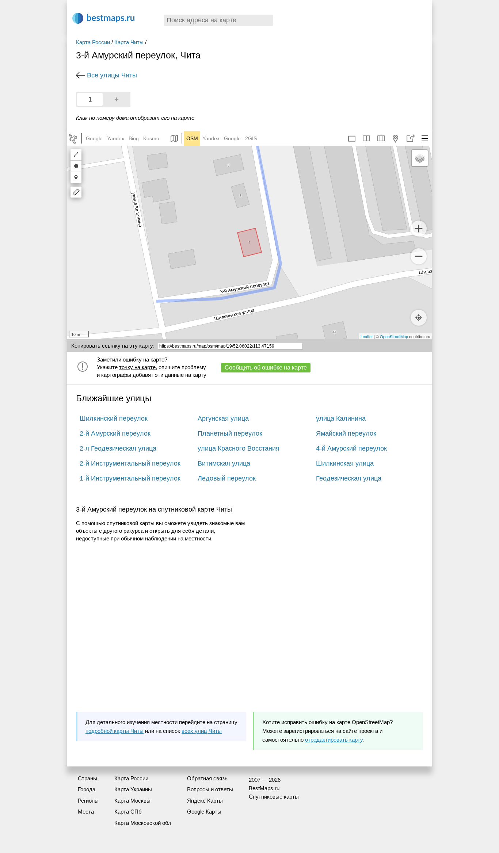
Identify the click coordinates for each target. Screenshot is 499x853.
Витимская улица (224, 463)
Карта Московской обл (142, 823)
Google (94, 138)
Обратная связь (207, 778)
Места (86, 811)
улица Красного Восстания (238, 448)
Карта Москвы (132, 800)
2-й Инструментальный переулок (130, 463)
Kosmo (151, 138)
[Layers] (420, 158)
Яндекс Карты (205, 800)
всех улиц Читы (202, 731)
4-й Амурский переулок (351, 448)
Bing (134, 138)
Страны (87, 778)
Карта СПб (128, 811)
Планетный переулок (230, 433)
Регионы (88, 800)
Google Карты (204, 811)
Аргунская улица (223, 418)
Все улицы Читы (112, 75)
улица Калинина (341, 418)
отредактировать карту (333, 740)
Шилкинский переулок (114, 418)
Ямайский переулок (346, 433)
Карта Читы (129, 42)
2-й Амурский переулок (115, 433)
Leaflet (367, 336)
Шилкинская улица (345, 463)
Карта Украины (133, 789)
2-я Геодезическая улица (118, 448)
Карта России (93, 42)
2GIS (251, 138)
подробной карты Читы (114, 731)
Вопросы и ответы (210, 789)
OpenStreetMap (394, 336)
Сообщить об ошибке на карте (266, 367)
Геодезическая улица (348, 478)
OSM (192, 138)
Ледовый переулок (227, 478)
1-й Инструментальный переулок (130, 478)
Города (86, 789)
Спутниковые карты (274, 796)
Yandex (115, 138)
